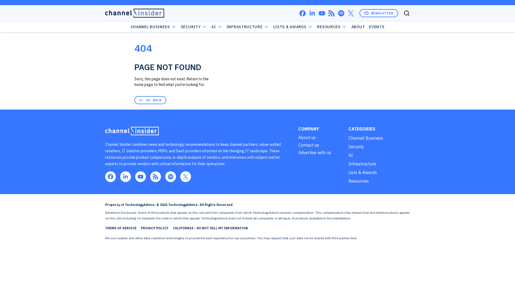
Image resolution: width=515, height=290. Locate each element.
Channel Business (150, 26)
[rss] (331, 13)
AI (213, 26)
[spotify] (341, 13)
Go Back (153, 100)
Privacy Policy (154, 228)
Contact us (308, 145)
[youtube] (322, 13)
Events (376, 26)
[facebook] (302, 13)
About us (307, 137)
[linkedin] (312, 13)
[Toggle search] (406, 13)
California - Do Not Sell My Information (210, 228)
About (358, 26)
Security (191, 26)
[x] (351, 13)
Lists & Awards (362, 172)
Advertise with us (314, 152)
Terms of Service (121, 228)
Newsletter (382, 13)
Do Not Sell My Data (373, 238)
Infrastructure (245, 26)
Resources (358, 181)
